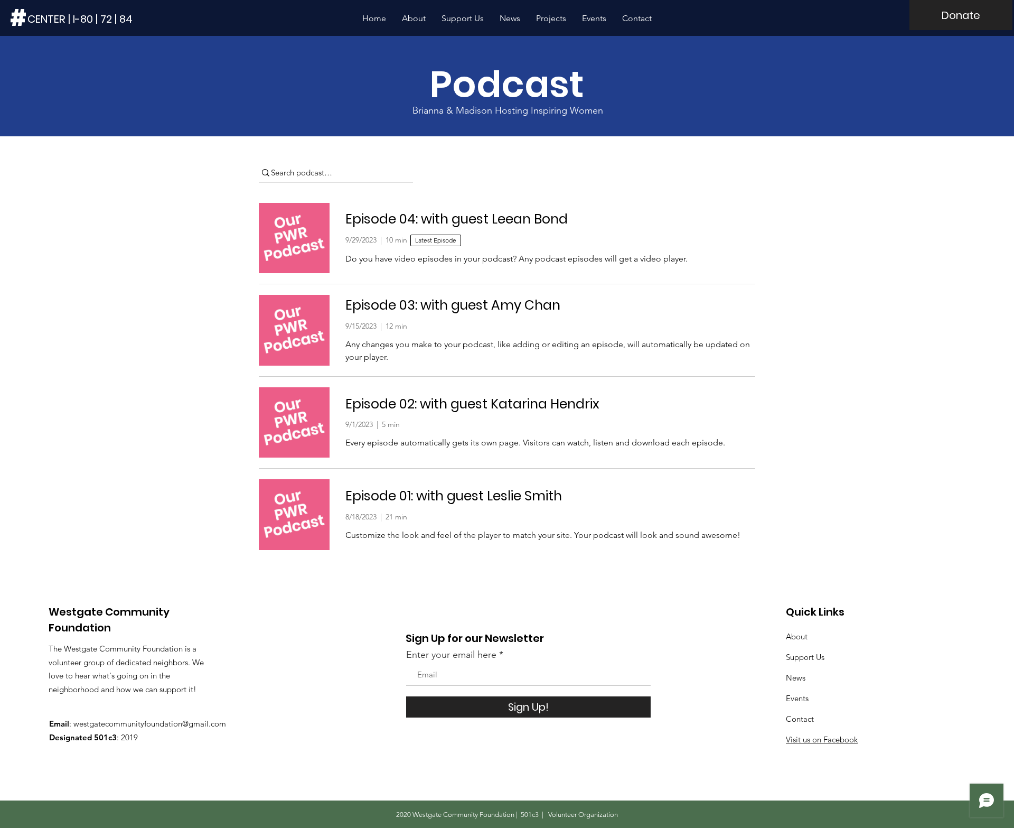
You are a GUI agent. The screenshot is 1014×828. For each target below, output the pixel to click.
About (797, 636)
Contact (800, 719)
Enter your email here (451, 654)
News (795, 678)
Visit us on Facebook (822, 739)
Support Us (805, 657)
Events (797, 698)
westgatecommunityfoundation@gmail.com (149, 724)
